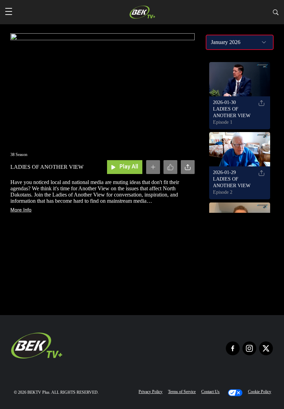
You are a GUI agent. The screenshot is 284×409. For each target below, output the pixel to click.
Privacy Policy (150, 391)
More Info (21, 209)
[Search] (276, 13)
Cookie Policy (259, 391)
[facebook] (232, 348)
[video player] (102, 86)
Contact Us (210, 391)
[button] (8, 12)
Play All (128, 167)
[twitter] (266, 348)
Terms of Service (182, 391)
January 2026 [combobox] (225, 42)
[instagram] (249, 348)
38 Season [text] (18, 154)
